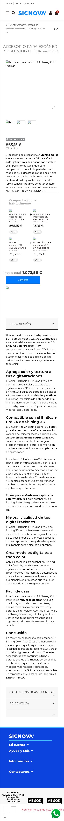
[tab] (32, 324)
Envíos (9, 3)
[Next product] (57, 29)
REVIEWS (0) (19, 703)
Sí (12, 232)
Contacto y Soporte (24, 3)
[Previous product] (54, 29)
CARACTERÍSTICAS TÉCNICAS (31, 692)
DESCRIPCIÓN (20, 324)
